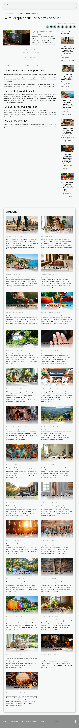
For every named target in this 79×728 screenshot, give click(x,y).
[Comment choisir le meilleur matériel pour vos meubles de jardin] (22, 567)
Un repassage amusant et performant (29, 52)
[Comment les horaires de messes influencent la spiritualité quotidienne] (22, 529)
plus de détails (18, 81)
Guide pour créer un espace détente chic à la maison (22, 648)
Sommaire (30, 49)
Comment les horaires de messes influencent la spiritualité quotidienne (22, 534)
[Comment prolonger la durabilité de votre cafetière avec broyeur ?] (67, 148)
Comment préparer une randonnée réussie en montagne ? (56, 420)
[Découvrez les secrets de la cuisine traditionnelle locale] (57, 605)
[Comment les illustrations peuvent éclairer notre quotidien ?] (67, 68)
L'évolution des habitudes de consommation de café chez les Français (22, 686)
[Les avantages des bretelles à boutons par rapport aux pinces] (57, 567)
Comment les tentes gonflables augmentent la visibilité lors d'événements (22, 610)
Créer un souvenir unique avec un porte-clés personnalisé (67, 131)
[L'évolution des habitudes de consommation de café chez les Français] (22, 681)
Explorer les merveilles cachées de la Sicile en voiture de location (67, 104)
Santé (23, 721)
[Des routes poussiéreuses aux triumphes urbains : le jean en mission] (67, 40)
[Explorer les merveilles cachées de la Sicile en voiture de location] (67, 94)
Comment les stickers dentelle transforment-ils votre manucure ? (57, 344)
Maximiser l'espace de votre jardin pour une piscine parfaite (22, 344)
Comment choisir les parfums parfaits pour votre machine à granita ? (67, 186)
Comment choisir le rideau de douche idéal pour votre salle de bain (57, 496)
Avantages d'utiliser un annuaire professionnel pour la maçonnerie (56, 534)
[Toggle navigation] (6, 5)
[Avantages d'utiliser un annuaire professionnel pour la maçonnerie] (57, 529)
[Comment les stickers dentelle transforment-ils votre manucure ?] (57, 338)
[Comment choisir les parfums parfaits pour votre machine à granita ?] (67, 176)
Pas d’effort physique (29, 60)
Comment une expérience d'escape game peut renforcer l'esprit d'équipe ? (22, 458)
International (14, 721)
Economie (5, 721)
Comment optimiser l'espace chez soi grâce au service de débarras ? (56, 458)
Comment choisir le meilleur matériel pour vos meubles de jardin (22, 572)
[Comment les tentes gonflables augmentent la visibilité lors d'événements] (22, 605)
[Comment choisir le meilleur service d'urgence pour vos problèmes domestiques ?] (57, 377)
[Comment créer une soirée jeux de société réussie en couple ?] (22, 415)
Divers (11, 13)
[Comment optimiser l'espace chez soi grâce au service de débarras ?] (57, 453)
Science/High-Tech (32, 721)
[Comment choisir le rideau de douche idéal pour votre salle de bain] (57, 491)
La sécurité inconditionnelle (30, 55)
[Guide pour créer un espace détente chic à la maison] (22, 643)
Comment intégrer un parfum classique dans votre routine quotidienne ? (22, 382)
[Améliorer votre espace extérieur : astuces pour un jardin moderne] (22, 491)
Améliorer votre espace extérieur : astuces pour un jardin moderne (22, 496)
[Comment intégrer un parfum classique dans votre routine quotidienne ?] (22, 377)
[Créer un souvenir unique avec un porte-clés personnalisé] (67, 122)
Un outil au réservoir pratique (30, 57)
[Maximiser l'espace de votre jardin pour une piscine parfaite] (22, 338)
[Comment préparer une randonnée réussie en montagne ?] (57, 415)
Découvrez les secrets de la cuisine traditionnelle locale (56, 610)
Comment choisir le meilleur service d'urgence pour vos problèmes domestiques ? (56, 382)
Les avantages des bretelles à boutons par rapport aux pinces (57, 572)
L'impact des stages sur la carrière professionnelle (56, 648)
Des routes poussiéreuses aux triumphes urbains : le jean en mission (67, 50)
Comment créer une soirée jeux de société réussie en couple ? (22, 420)
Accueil (5, 13)
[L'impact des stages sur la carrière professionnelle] (57, 643)
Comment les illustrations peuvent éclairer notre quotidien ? (67, 77)
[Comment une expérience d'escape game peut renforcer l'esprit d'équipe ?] (22, 453)
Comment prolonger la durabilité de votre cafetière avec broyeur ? (67, 158)
